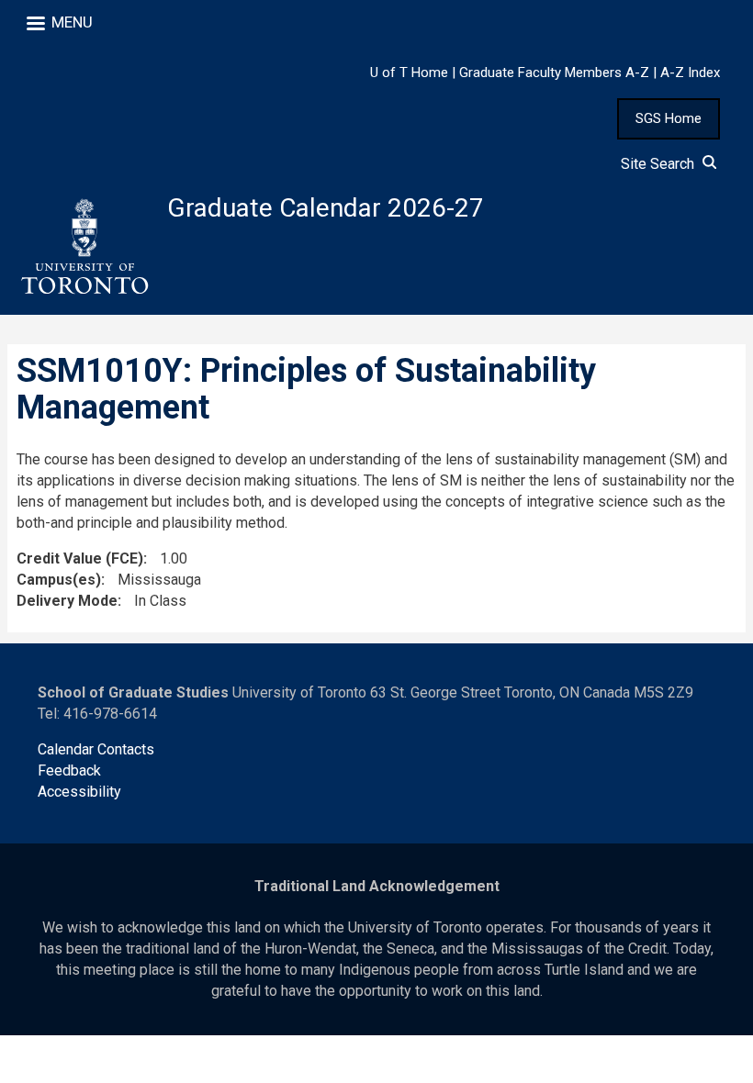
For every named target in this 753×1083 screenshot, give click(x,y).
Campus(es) (59, 579)
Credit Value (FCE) (80, 558)
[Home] (83, 247)
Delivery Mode (67, 600)
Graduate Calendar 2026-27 (325, 208)
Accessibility (79, 791)
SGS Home (668, 118)
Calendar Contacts (96, 749)
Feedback (69, 770)
